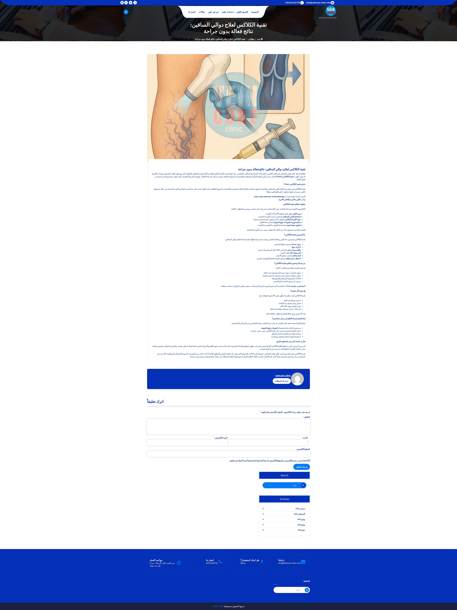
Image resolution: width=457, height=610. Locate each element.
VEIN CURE (218, 606)
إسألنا (242, 563)
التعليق (306, 417)
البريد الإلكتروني (220, 437)
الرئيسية (254, 11)
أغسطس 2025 (299, 514)
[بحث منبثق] (126, 12)
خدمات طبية (227, 11)
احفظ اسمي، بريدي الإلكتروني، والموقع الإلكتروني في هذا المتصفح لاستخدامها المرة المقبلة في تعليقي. (268, 460)
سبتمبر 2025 (300, 508)
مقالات (202, 11)
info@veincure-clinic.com (318, 2)
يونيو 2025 (301, 524)
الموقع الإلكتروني (303, 449)
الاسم (305, 437)
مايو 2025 (301, 530)
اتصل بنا (191, 11)
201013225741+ (292, 2)
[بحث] (303, 485)
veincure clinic (283, 375)
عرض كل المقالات (281, 381)
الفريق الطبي (242, 11)
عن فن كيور (213, 11)
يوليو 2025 (301, 519)
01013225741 (212, 563)
